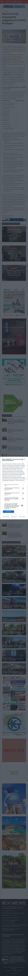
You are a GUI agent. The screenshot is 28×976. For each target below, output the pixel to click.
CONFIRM (8, 511)
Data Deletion (6, 516)
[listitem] (14, 485)
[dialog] (14, 488)
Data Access (14, 516)
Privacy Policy (22, 516)
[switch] (22, 488)
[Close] (25, 459)
